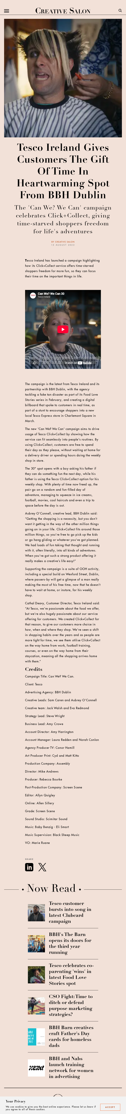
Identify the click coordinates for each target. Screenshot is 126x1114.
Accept (110, 1107)
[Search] (120, 11)
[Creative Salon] (63, 11)
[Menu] (6, 11)
